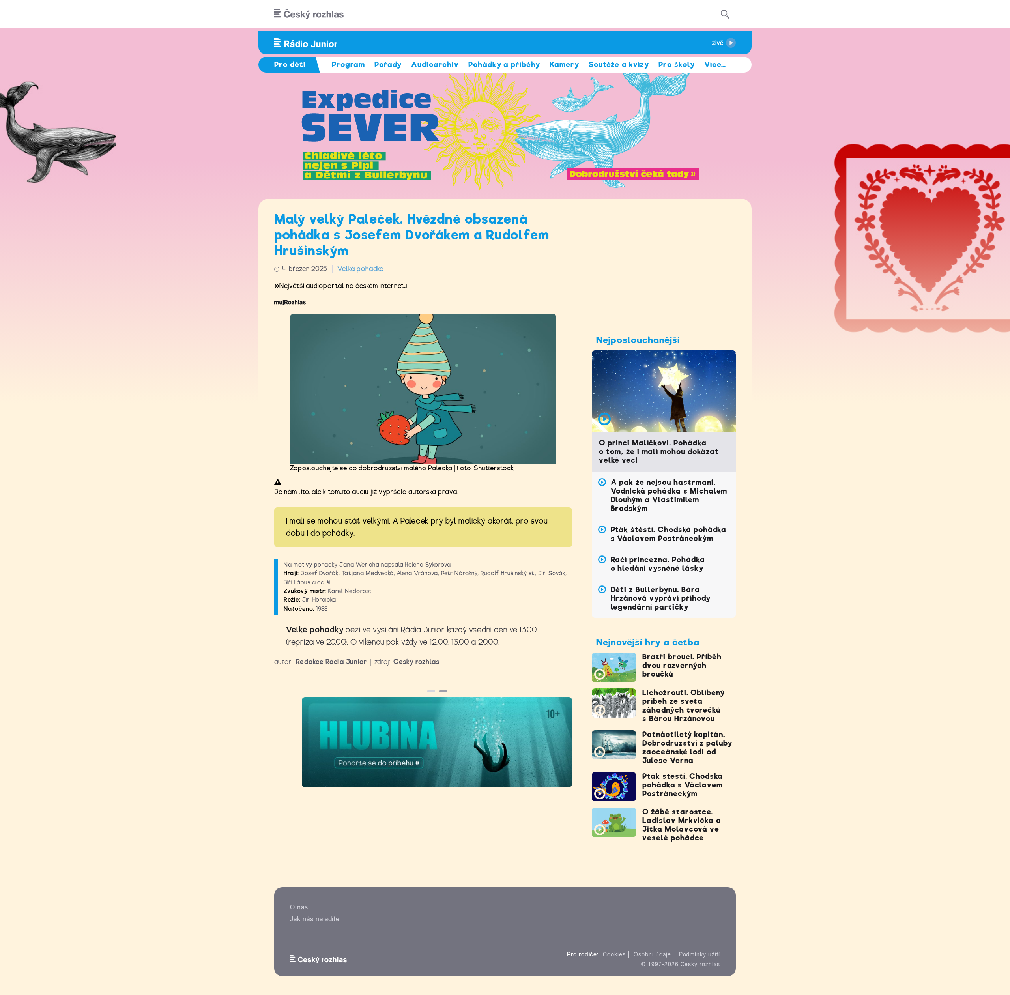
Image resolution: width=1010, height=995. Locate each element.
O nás (299, 907)
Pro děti (290, 64)
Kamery (564, 64)
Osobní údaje (652, 954)
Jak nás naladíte (315, 919)
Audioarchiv (435, 64)
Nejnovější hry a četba (648, 642)
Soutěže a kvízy (619, 64)
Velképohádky (315, 629)
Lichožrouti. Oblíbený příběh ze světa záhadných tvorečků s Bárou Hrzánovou (683, 705)
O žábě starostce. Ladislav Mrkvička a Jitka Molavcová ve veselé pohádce (681, 825)
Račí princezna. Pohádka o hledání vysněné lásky (658, 563)
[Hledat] (725, 14)
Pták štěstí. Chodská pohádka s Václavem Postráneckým (669, 534)
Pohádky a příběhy (504, 64)
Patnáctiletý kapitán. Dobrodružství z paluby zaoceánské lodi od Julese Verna (687, 747)
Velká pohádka (360, 269)
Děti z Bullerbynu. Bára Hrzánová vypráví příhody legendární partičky (661, 598)
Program (348, 64)
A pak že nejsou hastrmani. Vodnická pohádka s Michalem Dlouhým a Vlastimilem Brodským (669, 495)
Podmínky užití (699, 954)
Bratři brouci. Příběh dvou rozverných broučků (682, 665)
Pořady (388, 64)
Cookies (614, 954)
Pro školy (676, 64)
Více (715, 64)
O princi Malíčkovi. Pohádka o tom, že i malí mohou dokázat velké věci (659, 451)
